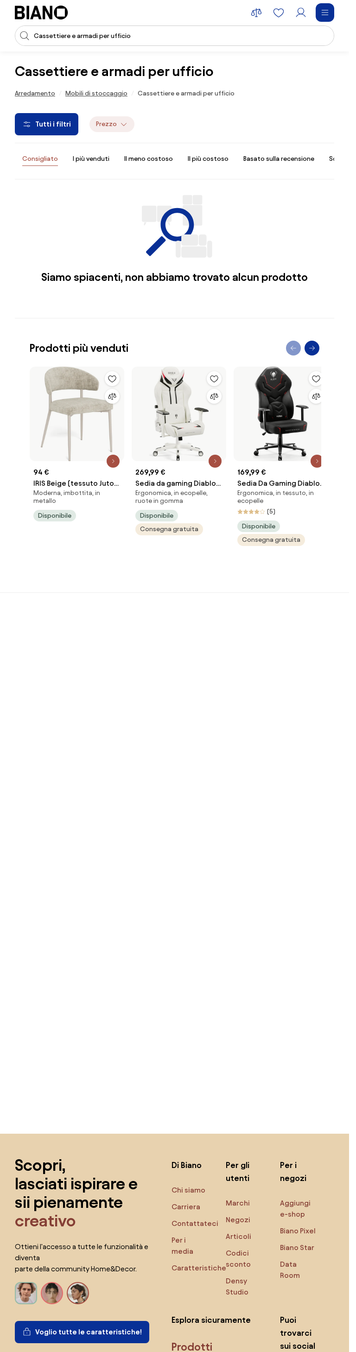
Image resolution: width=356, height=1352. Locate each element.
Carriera (186, 1207)
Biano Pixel (298, 1231)
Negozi (238, 1220)
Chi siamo (188, 1190)
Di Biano (187, 1165)
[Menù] (325, 12)
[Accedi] (301, 12)
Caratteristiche (199, 1268)
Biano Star (297, 1247)
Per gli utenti (237, 1171)
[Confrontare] (112, 396)
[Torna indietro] (293, 348)
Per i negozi (293, 1171)
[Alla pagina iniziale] (41, 12)
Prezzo (106, 124)
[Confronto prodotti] (256, 12)
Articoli (238, 1236)
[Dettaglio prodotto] (113, 461)
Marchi (238, 1203)
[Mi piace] (112, 378)
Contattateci (195, 1223)
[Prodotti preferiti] (278, 12)
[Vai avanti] (312, 348)
